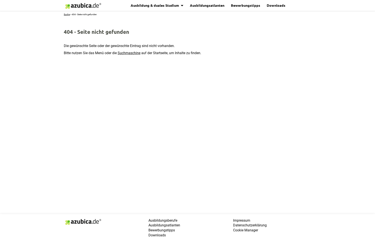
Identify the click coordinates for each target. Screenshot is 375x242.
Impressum (241, 220)
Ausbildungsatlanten (207, 5)
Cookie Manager (245, 230)
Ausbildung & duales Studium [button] (155, 5)
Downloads (276, 5)
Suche (67, 14)
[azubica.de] (83, 6)
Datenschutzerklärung (250, 225)
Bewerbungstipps (245, 5)
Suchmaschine (129, 53)
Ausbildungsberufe (162, 220)
